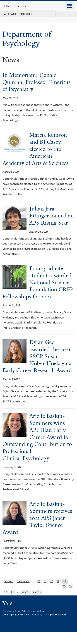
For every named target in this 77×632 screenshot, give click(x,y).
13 (58, 581)
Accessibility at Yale (14, 611)
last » (37, 592)
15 (64, 586)
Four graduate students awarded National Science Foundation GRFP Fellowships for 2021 (38, 282)
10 (39, 581)
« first (8, 581)
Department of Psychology (26, 38)
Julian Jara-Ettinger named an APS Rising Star (51, 215)
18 (12, 592)
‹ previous (23, 581)
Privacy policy (36, 611)
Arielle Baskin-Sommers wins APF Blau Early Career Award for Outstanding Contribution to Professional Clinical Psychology (37, 437)
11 (45, 581)
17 (5, 592)
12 (51, 581)
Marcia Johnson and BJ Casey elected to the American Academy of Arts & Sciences (36, 149)
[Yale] (8, 604)
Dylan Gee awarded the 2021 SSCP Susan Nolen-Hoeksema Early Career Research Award (37, 356)
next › (25, 592)
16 (70, 586)
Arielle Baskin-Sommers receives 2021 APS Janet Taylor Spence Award (37, 518)
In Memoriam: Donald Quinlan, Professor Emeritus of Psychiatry (37, 82)
